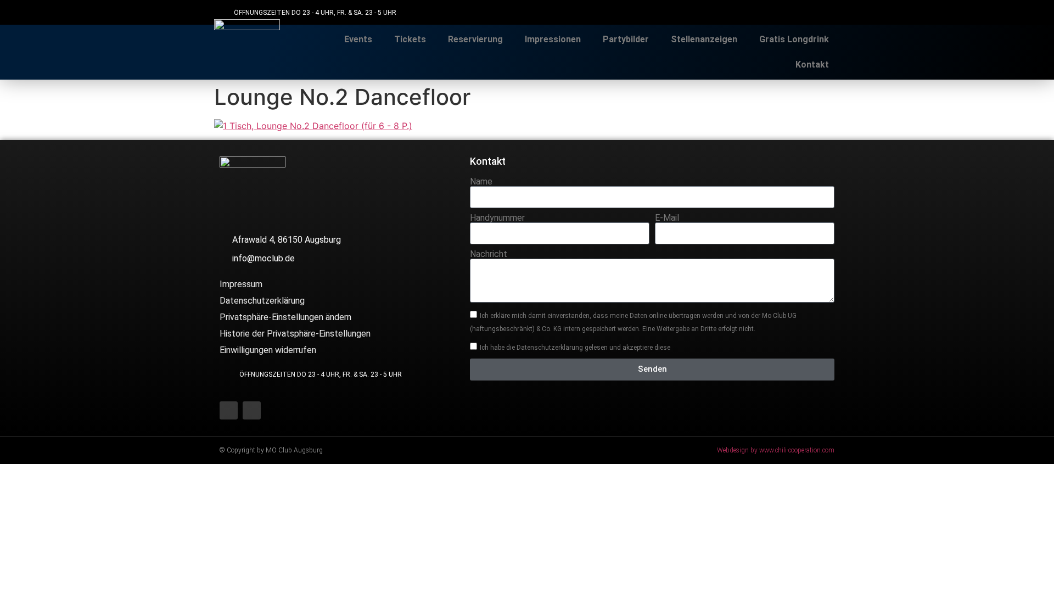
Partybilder (626, 39)
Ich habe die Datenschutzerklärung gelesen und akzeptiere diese (575, 347)
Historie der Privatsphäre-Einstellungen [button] (295, 333)
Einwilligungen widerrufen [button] (268, 350)
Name (481, 181)
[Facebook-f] (802, 12)
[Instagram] (827, 12)
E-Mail (667, 218)
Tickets (410, 39)
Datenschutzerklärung (262, 300)
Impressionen (553, 39)
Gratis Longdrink (794, 39)
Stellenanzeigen (704, 39)
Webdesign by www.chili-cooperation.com (775, 450)
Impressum (241, 284)
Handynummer (497, 218)
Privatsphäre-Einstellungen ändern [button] (285, 317)
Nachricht (488, 254)
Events (358, 39)
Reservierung (475, 39)
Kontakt (812, 64)
